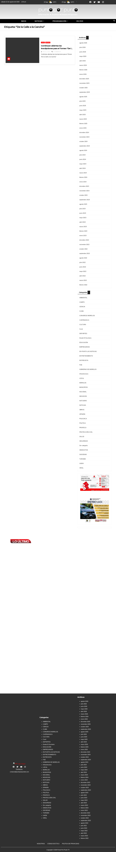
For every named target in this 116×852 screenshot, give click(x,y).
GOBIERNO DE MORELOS (87, 369)
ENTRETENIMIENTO (86, 356)
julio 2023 (82, 208)
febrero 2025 (83, 123)
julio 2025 (82, 101)
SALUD (81, 436)
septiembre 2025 (84, 92)
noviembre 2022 (84, 244)
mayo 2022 (82, 271)
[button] (39, 21)
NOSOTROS (41, 843)
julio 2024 (82, 155)
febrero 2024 (83, 177)
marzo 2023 (83, 226)
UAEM (81, 463)
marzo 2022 (83, 280)
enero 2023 (82, 235)
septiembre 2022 (84, 253)
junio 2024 (82, 159)
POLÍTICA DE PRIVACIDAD (70, 843)
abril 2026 (82, 61)
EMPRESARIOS (84, 347)
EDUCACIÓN (83, 342)
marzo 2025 (83, 119)
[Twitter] (94, 2)
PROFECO (82, 427)
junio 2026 (82, 52)
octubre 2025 (83, 87)
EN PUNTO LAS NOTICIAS (88, 351)
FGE (80, 365)
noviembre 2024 (84, 137)
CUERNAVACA (84, 320)
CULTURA (82, 324)
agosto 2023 (83, 204)
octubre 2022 (83, 249)
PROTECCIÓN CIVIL (86, 432)
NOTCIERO (83, 400)
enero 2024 (82, 182)
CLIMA (81, 311)
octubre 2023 (83, 195)
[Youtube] (98, 2)
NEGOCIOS (83, 396)
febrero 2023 (83, 231)
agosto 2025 (83, 96)
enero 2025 (82, 128)
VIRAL (81, 468)
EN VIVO (80, 21)
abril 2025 (82, 114)
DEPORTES (83, 333)
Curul (81, 329)
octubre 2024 (83, 141)
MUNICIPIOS (83, 387)
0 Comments (57, 51)
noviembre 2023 (84, 190)
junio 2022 (82, 267)
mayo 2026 (82, 56)
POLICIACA (83, 418)
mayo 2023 (82, 217)
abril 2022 (82, 276)
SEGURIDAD (83, 441)
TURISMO (82, 459)
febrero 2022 (83, 285)
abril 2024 (82, 168)
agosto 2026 (83, 43)
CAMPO (81, 302)
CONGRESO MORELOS (87, 315)
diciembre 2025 (84, 78)
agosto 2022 (83, 258)
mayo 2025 (82, 110)
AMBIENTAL (83, 297)
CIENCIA (82, 306)
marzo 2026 (83, 65)
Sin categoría (83, 445)
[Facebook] (90, 2)
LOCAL (42, 42)
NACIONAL (83, 391)
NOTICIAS (38, 21)
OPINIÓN (82, 414)
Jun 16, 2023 (46, 51)
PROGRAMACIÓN (59, 21)
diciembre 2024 (84, 132)
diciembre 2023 (84, 186)
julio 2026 (82, 47)
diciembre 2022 (84, 240)
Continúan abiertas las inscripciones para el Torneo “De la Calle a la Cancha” (56, 48)
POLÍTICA (82, 423)
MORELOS (82, 383)
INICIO (23, 21)
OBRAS (81, 409)
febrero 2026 (83, 69)
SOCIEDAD (83, 454)
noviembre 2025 (84, 83)
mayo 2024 (82, 164)
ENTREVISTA (83, 360)
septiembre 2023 (84, 199)
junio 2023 (82, 213)
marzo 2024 (83, 173)
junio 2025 (82, 105)
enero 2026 (82, 74)
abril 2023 (82, 222)
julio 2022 (82, 262)
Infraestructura (83, 374)
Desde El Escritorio (85, 338)
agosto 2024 (83, 150)
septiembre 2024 (84, 146)
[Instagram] (103, 2)
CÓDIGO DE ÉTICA (53, 843)
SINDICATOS (83, 450)
